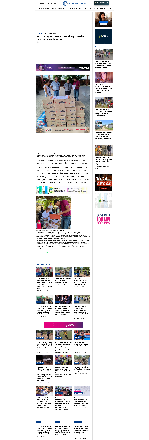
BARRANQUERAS (72, 8)
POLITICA (92, 8)
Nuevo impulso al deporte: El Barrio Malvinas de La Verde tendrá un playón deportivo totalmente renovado (44, 283)
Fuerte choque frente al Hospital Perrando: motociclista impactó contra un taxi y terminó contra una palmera (81, 431)
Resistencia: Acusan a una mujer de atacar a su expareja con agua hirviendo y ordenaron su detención (103, 136)
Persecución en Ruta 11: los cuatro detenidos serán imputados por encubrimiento (103, 112)
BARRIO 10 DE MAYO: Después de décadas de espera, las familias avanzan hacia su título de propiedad (44, 310)
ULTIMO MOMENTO (43, 8)
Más (108, 8)
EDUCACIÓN (59, 393)
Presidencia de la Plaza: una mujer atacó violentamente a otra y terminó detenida (103, 64)
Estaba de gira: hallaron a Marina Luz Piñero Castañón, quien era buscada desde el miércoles (103, 88)
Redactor (42, 42)
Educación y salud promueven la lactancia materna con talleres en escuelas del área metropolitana (63, 402)
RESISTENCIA (61, 8)
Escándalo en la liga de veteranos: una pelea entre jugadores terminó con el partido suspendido (63, 346)
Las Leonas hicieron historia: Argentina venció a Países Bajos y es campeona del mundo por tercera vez (82, 346)
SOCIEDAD (100, 8)
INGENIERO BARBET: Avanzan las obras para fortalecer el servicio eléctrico (81, 281)
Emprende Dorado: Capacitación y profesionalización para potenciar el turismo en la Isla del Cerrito (81, 311)
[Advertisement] (63, 20)
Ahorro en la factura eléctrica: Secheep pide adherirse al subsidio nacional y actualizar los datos (81, 401)
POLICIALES (82, 8)
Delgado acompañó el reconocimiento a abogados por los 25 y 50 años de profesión (63, 309)
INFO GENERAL (78, 393)
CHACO (54, 8)
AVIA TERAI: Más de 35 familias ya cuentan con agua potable (63, 280)
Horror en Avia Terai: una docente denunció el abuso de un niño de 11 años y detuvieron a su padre (44, 346)
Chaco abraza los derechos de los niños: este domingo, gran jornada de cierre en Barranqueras (44, 401)
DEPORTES (58, 337)
